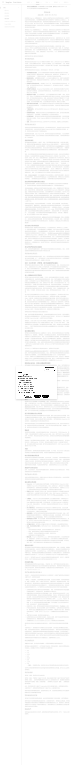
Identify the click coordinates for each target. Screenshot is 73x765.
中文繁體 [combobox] (47, 369)
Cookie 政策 (32, 392)
